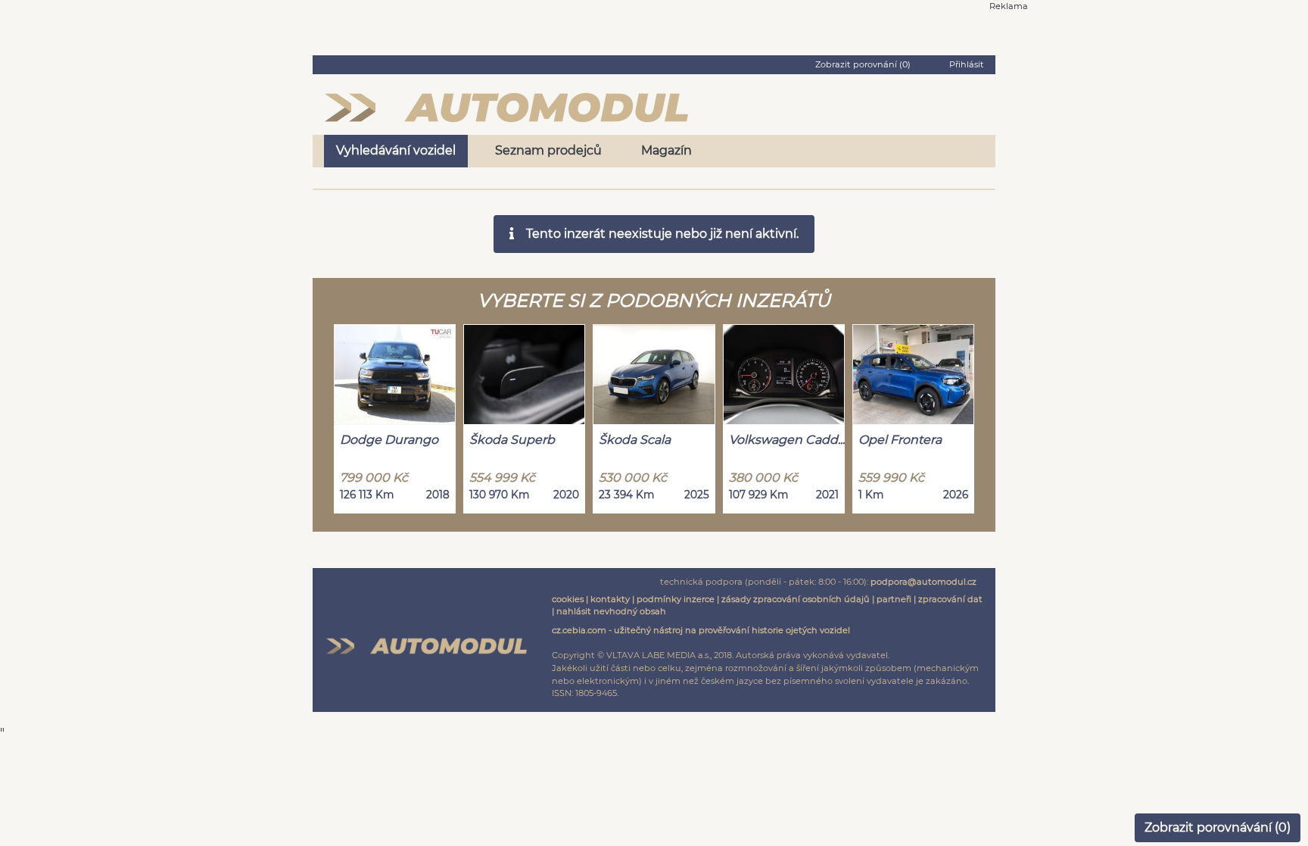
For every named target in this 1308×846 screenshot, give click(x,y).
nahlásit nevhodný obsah (611, 611)
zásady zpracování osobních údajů (795, 599)
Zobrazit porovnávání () (1217, 827)
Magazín (666, 150)
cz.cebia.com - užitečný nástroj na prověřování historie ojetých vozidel (701, 630)
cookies (568, 599)
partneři (894, 599)
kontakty (610, 599)
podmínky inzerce (676, 599)
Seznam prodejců (548, 150)
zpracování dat (950, 599)
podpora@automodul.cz (923, 581)
